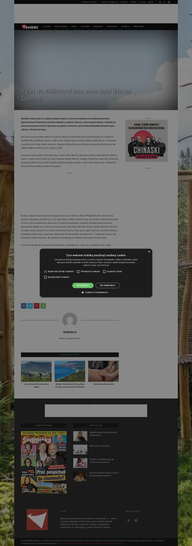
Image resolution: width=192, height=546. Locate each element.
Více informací (103, 265)
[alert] (96, 273)
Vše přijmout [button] (82, 285)
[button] (96, 292)
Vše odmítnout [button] (107, 285)
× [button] (149, 252)
